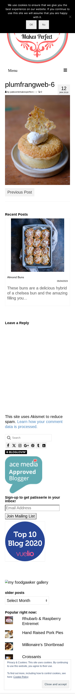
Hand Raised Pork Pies (42, 632)
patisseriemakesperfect (21, 92)
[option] (37, 264)
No (43, 24)
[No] (70, 17)
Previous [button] (8, 266)
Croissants (31, 656)
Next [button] (66, 266)
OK (31, 24)
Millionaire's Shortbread (43, 644)
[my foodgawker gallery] (26, 582)
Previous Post (19, 192)
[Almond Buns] (37, 245)
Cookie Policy (20, 677)
